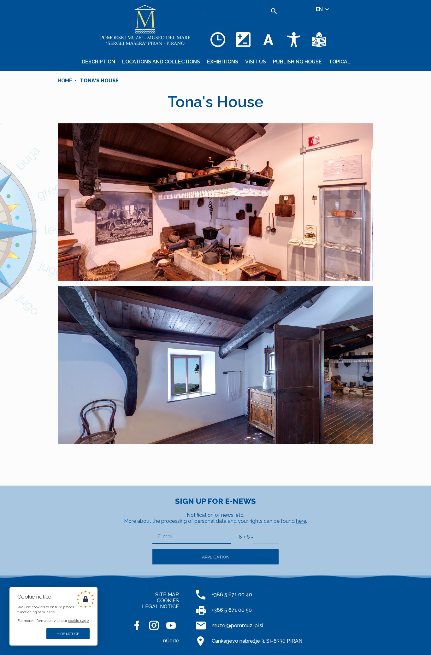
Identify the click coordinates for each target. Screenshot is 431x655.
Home (65, 81)
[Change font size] (268, 39)
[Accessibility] (293, 39)
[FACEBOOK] (137, 625)
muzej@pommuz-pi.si (237, 625)
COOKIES (168, 601)
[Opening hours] (218, 39)
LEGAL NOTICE (160, 607)
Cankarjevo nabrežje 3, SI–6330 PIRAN (257, 641)
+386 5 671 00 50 (232, 610)
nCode (171, 641)
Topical (340, 62)
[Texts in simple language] (319, 39)
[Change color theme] (243, 39)
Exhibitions (222, 62)
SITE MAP (167, 595)
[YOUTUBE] (171, 625)
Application (215, 556)
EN (320, 9)
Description (98, 62)
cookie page (78, 620)
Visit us (255, 62)
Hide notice (67, 634)
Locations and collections (161, 62)
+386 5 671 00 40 (232, 595)
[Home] (145, 25)
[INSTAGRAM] (154, 625)
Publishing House (297, 62)
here (301, 521)
